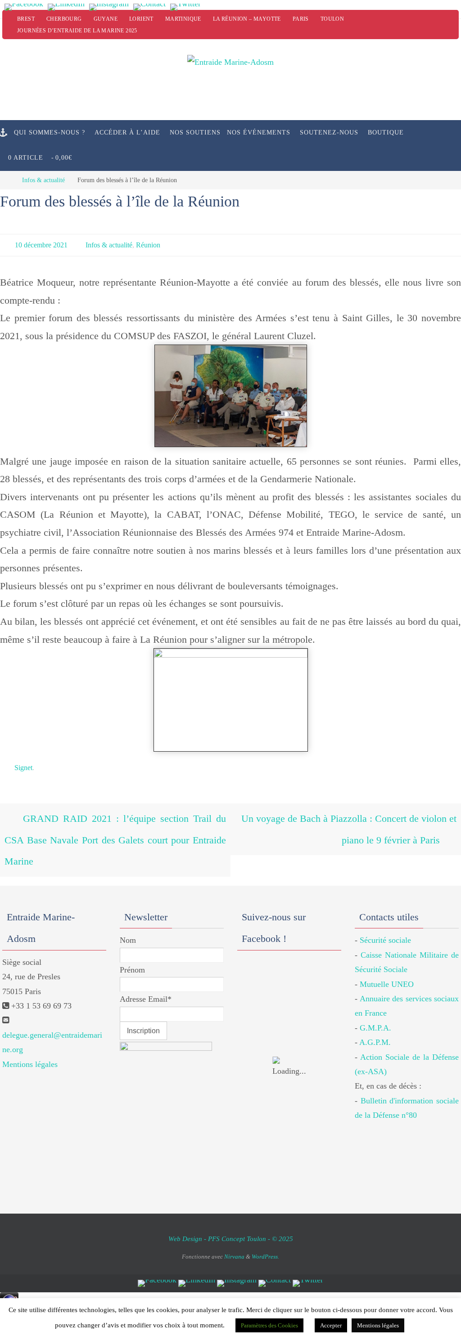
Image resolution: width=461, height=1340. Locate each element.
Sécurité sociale (385, 924)
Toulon (332, 19)
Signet (23, 763)
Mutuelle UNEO (387, 968)
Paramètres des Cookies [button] (269, 1325)
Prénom (132, 954)
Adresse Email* (146, 983)
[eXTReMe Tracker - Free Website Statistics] (9, 1290)
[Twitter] (185, 7)
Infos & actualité (43, 180)
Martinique (183, 19)
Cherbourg (64, 19)
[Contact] (149, 7)
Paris (301, 19)
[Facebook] (24, 7)
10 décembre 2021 (41, 243)
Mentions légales (30, 1048)
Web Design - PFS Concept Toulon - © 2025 (230, 1223)
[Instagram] (109, 7)
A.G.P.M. (375, 1026)
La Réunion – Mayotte (247, 19)
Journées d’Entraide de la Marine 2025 (77, 30)
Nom (128, 924)
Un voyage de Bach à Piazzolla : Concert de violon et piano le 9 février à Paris (347, 820)
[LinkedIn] (66, 7)
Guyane (106, 19)
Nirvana (234, 1240)
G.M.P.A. (375, 1012)
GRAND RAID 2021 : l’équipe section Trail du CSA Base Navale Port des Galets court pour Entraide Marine (115, 829)
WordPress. (265, 1240)
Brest (26, 19)
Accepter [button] (331, 1325)
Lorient (141, 19)
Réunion (148, 243)
